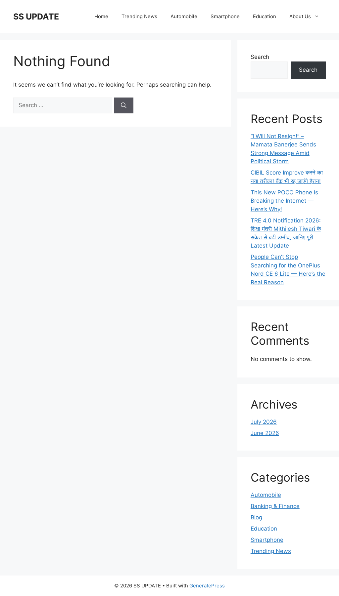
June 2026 (265, 433)
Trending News (139, 16)
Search (260, 57)
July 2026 (264, 421)
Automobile (183, 16)
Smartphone (225, 16)
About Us (300, 16)
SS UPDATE (36, 16)
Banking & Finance (275, 506)
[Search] (123, 105)
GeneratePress (207, 585)
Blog (256, 517)
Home (101, 16)
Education (264, 16)
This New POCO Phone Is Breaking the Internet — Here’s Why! (284, 201)
